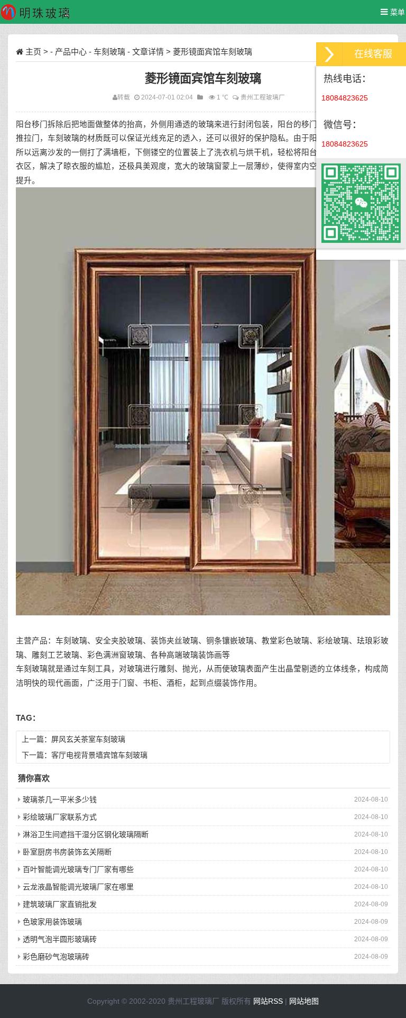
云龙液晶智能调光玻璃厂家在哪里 (78, 887)
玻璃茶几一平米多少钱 (60, 799)
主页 (33, 51)
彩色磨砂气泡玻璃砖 (56, 956)
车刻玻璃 (109, 51)
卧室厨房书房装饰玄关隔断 (67, 852)
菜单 (396, 12)
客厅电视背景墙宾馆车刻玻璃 (99, 755)
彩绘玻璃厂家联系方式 (60, 817)
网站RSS (268, 1001)
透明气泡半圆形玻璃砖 (60, 939)
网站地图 (304, 1001)
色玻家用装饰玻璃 (52, 921)
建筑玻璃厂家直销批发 (60, 904)
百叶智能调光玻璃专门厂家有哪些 (78, 869)
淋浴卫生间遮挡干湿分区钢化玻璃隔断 (86, 834)
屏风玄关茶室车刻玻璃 (88, 739)
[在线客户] (329, 54)
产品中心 (71, 51)
